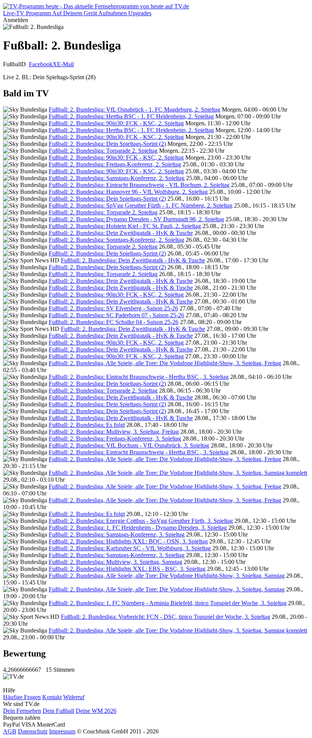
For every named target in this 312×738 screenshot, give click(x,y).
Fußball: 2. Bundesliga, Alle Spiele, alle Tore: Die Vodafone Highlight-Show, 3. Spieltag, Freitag (165, 363)
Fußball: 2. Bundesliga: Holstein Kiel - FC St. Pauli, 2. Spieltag (125, 226)
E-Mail (65, 64)
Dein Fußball (58, 711)
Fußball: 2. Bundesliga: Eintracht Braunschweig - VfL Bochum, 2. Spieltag (139, 185)
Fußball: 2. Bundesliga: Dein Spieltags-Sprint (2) (107, 144)
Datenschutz (33, 731)
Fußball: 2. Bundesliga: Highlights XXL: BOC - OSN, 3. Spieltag (128, 541)
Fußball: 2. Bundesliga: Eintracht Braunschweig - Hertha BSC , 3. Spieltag (139, 377)
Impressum (62, 731)
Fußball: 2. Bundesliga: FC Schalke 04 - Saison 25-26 (113, 322)
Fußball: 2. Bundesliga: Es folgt (87, 425)
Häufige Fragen (22, 697)
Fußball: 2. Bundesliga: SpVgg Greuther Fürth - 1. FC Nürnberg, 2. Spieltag (140, 205)
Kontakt (52, 697)
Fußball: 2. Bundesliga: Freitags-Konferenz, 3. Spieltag (115, 438)
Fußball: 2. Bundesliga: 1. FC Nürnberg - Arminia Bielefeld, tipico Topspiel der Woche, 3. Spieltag (168, 603)
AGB (9, 731)
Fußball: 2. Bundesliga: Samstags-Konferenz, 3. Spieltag (117, 534)
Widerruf (73, 697)
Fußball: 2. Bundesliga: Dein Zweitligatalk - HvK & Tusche (121, 233)
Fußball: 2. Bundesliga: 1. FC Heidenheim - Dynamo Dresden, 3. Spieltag (138, 527)
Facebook (41, 64)
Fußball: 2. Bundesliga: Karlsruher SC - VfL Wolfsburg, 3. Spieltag (130, 548)
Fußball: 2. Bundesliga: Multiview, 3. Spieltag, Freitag (114, 431)
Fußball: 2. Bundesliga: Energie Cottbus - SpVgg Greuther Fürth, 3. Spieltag (141, 521)
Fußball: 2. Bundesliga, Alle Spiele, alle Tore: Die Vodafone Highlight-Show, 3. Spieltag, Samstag (167, 575)
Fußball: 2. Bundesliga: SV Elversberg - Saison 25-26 (113, 308)
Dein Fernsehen (22, 711)
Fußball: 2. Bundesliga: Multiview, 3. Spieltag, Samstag (115, 562)
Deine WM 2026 (96, 711)
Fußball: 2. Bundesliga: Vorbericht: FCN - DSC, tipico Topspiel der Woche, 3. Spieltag (165, 616)
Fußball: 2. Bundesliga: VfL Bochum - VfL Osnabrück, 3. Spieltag (129, 445)
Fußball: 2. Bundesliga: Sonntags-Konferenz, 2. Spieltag (116, 239)
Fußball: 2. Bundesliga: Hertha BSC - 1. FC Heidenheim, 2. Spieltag (131, 116)
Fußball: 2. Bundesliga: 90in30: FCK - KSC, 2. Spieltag (116, 123)
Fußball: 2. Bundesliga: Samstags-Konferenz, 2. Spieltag (117, 178)
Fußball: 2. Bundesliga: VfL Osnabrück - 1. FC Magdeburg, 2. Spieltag (134, 109)
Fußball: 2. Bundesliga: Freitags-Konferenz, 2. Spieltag (115, 164)
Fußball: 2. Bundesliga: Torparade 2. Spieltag (103, 150)
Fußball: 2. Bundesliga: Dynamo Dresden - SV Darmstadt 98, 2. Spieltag (136, 219)
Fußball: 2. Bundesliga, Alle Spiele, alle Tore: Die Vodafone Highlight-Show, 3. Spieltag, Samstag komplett (178, 473)
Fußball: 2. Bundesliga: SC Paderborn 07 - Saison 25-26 (116, 315)
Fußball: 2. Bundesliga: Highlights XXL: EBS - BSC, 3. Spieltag (127, 568)
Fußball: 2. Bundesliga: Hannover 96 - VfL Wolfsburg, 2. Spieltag (128, 191)
